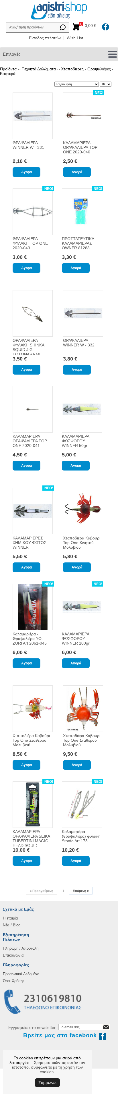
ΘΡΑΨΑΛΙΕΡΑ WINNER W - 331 (28, 145)
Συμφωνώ (47, 1082)
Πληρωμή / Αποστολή (20, 948)
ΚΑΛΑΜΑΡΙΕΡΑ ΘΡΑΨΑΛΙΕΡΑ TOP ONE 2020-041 (30, 441)
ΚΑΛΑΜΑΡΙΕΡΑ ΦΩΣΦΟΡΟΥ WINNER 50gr (75, 441)
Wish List (75, 38)
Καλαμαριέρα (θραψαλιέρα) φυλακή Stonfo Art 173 (81, 836)
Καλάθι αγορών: (89, 25)
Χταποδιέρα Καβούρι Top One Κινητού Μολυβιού (81, 543)
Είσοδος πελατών (45, 38)
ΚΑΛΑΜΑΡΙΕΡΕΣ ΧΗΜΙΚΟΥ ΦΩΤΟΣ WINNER (29, 543)
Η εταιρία (10, 918)
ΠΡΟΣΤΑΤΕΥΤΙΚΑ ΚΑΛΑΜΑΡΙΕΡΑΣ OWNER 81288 (78, 243)
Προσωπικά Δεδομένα (21, 974)
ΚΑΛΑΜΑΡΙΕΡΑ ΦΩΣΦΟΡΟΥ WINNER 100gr (76, 638)
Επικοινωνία (13, 955)
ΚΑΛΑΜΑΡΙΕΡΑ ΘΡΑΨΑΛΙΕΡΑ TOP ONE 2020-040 (80, 147)
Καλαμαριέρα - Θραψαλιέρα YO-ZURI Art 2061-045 (30, 638)
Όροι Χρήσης (13, 981)
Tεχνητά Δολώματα (39, 69)
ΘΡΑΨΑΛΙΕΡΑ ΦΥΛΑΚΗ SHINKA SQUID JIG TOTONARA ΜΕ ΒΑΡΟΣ (28, 349)
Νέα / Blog (11, 925)
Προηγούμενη (41, 890)
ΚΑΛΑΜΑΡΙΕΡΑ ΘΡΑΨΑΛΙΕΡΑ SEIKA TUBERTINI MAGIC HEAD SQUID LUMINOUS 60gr (31, 840)
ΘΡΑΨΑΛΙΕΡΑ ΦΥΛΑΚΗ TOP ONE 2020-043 (30, 243)
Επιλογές (11, 54)
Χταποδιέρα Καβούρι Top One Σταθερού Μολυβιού (31, 740)
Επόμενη (81, 890)
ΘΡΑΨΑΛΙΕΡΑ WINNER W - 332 (79, 342)
